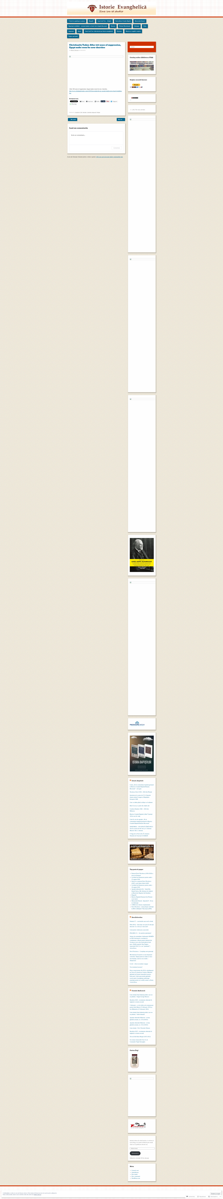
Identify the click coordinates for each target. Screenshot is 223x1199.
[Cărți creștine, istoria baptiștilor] (142, 772)
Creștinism (77, 112)
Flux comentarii (136, 1176)
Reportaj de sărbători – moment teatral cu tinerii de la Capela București (87, 26)
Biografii (91, 21)
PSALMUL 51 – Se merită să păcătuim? (140, 933)
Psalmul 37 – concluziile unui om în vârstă (141, 921)
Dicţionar (119, 31)
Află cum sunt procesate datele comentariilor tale (109, 157)
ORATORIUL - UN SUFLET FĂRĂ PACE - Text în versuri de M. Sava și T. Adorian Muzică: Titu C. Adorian (141, 828)
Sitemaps (136, 26)
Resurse (113, 26)
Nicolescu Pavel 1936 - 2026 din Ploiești (141, 792)
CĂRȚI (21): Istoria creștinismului (141, 904)
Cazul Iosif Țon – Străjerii (104, 21)
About (79, 31)
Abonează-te (135, 1153)
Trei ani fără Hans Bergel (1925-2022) (140, 1036)
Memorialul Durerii (140, 21)
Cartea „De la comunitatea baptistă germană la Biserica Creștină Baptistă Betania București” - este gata (142, 786)
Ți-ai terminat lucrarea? (136, 967)
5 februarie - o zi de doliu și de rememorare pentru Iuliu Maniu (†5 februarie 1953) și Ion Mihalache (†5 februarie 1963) (141, 1007)
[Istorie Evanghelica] (111, 8)
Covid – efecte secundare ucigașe (139, 964)
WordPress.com (136, 1178)
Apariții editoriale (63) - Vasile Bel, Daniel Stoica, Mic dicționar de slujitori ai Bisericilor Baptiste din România (142, 891)
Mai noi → (121, 119)
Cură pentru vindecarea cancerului (139, 930)
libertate (84, 112)
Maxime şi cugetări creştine (133, 31)
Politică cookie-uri (37, 1194)
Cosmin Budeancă (138, 991)
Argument (71, 31)
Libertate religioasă (91, 112)
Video (144, 26)
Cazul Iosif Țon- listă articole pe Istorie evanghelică (99, 31)
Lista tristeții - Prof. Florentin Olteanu (140, 1028)
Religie (98, 112)
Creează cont (135, 1170)
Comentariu (116, 148)
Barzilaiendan (137, 917)
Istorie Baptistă (137, 781)
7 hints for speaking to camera (76, 21)
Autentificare (135, 1172)
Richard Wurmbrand (124, 26)
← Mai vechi (72, 119)
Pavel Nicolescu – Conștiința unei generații (141, 951)
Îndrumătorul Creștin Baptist (123, 21)
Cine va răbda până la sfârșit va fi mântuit (141, 802)
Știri (81, 112)
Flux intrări (135, 1174)
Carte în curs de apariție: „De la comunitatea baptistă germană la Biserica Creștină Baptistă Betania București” (141, 821)
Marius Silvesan (74, 50)
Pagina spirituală (73, 36)
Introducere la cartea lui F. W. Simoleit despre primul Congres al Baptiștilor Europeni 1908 (140, 797)
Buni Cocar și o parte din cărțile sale (139, 805)
